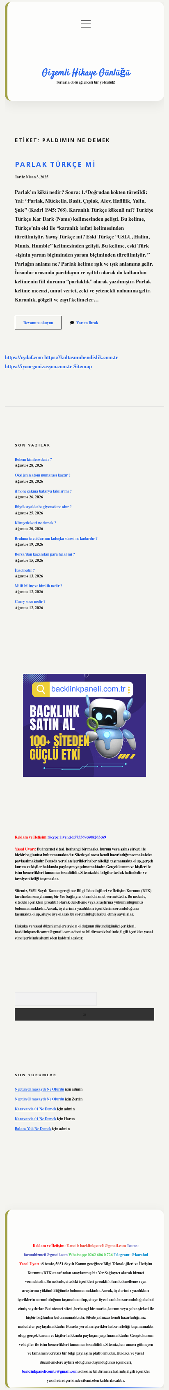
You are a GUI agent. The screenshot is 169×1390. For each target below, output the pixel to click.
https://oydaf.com (24, 357)
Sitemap (82, 366)
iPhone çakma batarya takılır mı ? (43, 491)
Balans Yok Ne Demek (33, 1128)
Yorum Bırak (87, 322)
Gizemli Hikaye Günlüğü (86, 72)
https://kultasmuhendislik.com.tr (81, 357)
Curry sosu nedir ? (30, 601)
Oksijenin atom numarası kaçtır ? (43, 475)
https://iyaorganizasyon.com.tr (38, 366)
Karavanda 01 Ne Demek (35, 1109)
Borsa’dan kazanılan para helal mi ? (45, 554)
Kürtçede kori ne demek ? (35, 523)
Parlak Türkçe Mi (55, 164)
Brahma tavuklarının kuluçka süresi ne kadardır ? (56, 538)
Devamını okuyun (42, 324)
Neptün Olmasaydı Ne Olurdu (39, 1089)
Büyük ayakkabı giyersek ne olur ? (43, 506)
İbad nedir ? (25, 570)
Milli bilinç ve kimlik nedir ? (38, 586)
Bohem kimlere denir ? (33, 459)
